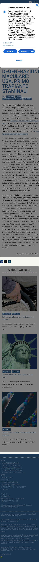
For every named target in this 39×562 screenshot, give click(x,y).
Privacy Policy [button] (9, 45)
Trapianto (10, 97)
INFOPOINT (5, 480)
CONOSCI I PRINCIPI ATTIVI (11, 465)
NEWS (3, 475)
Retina (18, 97)
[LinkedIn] (9, 261)
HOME (3, 461)
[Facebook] (1, 261)
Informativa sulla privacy (12, 499)
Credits (4, 494)
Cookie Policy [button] (9, 43)
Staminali (27, 99)
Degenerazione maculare (12, 99)
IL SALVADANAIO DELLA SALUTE (13, 473)
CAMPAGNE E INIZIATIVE (10, 485)
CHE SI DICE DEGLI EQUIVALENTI (13, 487)
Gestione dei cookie (9, 501)
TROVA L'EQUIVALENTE (9, 482)
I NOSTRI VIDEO (7, 477)
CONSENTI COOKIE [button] (27, 51)
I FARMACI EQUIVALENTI (10, 463)
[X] (5, 261)
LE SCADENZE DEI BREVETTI (12, 470)
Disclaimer (5, 496)
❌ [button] (37, 5)
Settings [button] (19, 60)
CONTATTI (4, 489)
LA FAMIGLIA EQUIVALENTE (11, 468)
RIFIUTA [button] (10, 51)
